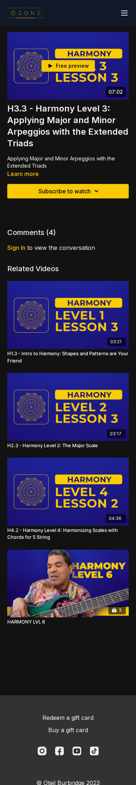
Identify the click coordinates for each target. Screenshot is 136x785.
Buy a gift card (68, 730)
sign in (16, 247)
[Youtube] (77, 751)
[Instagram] (42, 751)
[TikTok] (94, 751)
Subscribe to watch (64, 191)
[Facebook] (59, 751)
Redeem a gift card (68, 717)
